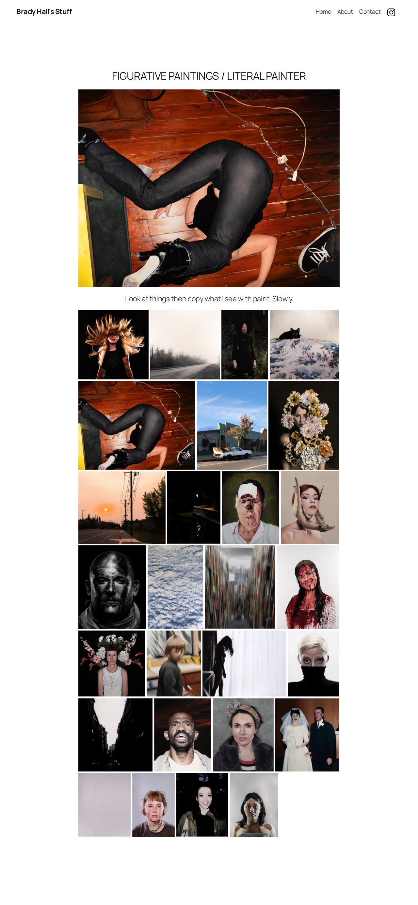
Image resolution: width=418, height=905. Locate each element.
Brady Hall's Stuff (44, 11)
